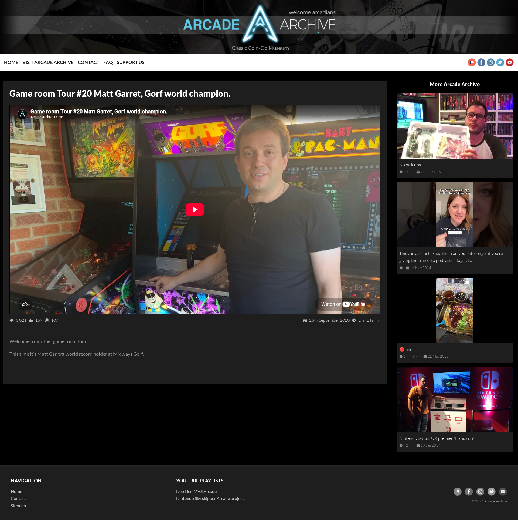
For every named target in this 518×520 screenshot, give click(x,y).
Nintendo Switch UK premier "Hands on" (436, 438)
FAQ (108, 62)
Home (11, 62)
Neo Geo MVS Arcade (196, 491)
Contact (88, 62)
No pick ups (410, 164)
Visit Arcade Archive (48, 62)
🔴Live (405, 349)
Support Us (130, 62)
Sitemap (18, 505)
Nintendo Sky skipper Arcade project (210, 498)
